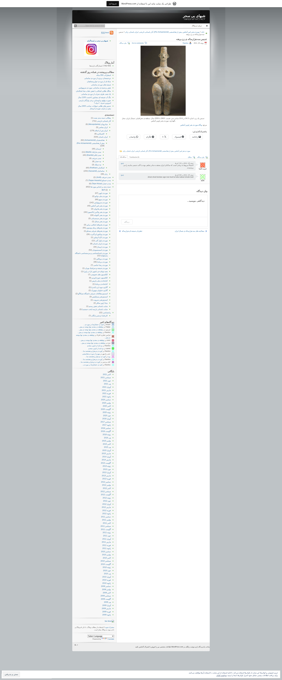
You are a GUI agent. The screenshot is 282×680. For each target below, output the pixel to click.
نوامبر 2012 (106, 485)
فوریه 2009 (106, 612)
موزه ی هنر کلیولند (101, 215)
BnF (103, 190)
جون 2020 (107, 416)
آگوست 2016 (106, 431)
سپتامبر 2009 (106, 596)
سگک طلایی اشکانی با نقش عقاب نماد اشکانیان (93, 91)
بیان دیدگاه (122, 43)
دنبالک (190, 157)
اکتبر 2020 (107, 406)
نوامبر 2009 (106, 589)
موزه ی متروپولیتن (101, 203)
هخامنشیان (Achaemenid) (94, 140)
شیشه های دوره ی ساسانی (101, 85)
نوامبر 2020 (106, 403)
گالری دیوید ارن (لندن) (99, 287)
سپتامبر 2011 (106, 526)
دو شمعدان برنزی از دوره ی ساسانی (97, 78)
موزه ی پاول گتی (101, 241)
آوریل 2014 (106, 457)
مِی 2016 (107, 438)
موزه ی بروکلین (102, 259)
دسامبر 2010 (106, 552)
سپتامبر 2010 (106, 561)
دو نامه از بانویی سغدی (94, 346)
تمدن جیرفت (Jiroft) (103, 177)
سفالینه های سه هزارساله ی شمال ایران (189, 231)
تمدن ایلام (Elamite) (94, 155)
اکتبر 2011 (107, 523)
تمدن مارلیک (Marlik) (93, 152)
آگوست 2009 (106, 599)
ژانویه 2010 (106, 583)
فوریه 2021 (106, 393)
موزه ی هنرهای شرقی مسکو (97, 231)
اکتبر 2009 (107, 593)
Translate (110, 639)
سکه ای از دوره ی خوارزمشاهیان (99, 82)
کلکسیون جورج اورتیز (100, 278)
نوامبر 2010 (106, 555)
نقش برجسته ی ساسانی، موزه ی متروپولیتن (95, 88)
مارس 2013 (106, 476)
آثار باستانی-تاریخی (146, 32)
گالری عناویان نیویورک (99, 290)
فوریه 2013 (106, 479)
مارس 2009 (106, 608)
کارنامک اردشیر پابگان (99, 316)
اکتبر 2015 (107, 444)
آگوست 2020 (106, 409)
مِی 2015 (107, 447)
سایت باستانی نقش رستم (98, 306)
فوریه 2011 (106, 545)
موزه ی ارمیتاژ (102, 247)
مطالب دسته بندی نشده (102, 118)
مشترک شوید (109, 627)
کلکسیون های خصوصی (99, 275)
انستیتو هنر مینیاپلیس (100, 297)
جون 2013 (107, 469)
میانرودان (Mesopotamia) (98, 124)
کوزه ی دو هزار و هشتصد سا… (92, 351)
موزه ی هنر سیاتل (101, 221)
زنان (126, 32)
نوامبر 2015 (106, 441)
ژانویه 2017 (106, 425)
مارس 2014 (106, 460)
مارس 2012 (106, 507)
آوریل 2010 (106, 577)
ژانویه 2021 (106, 397)
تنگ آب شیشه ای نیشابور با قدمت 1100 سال (94, 97)
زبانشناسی (107, 313)
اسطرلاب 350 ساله (103, 75)
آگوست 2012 (106, 495)
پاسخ (122, 163)
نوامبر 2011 (106, 520)
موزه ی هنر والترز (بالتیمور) (97, 212)
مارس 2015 (106, 453)
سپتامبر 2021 (106, 378)
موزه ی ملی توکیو (101, 196)
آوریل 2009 (106, 605)
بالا (75, 645)
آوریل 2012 (106, 504)
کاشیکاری (100, 134)
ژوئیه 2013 (107, 466)
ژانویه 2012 (106, 514)
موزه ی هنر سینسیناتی (99, 218)
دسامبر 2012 (106, 482)
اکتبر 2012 (107, 488)
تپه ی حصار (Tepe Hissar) (101, 184)
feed (105, 33)
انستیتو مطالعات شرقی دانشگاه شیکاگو (93, 294)
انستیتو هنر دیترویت (100, 300)
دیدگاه (126, 222)
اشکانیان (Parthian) (97, 168)
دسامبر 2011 (106, 517)
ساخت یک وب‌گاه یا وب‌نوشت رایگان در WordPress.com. (190, 647)
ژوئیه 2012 (107, 498)
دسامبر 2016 (106, 428)
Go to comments (138, 43)
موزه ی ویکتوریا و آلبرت (99, 234)
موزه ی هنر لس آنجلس (191, 32)
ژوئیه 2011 (107, 532)
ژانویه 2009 (106, 615)
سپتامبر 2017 (106, 422)
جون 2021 (107, 381)
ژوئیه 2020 (107, 412)
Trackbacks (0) (134, 157)
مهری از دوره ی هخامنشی (91, 354)
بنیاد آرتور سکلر (102, 303)
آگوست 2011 (106, 529)
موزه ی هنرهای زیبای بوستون (97, 228)
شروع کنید (113, 3)
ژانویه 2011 (106, 548)
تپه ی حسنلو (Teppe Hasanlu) (99, 180)
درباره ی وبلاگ (197, 26)
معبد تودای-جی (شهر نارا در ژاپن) (96, 271)
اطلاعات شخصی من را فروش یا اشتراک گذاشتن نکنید (153, 647)
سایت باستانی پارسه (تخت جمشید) (95, 309)
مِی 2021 (107, 384)
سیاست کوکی (221, 675)
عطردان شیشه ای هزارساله (132, 231)
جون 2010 (107, 571)
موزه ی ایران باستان (100, 244)
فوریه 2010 (106, 580)
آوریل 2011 (106, 539)
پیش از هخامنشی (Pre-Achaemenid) (168, 32)
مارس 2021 (106, 390)
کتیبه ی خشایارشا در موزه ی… (93, 324)
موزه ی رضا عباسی (100, 265)
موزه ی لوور (103, 193)
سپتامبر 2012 (106, 491)
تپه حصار (98, 161)
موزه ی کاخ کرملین (101, 237)
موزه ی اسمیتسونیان (100, 250)
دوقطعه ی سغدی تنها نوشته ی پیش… (90, 327)
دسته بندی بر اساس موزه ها (101, 187)
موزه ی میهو (103, 199)
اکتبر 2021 (107, 374)
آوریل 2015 (106, 450)
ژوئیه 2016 (107, 435)
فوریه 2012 (106, 510)
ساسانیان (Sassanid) (96, 171)
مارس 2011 (106, 542)
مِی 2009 (107, 602)
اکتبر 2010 (107, 558)
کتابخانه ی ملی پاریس (100, 281)
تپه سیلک (98, 165)
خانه (206, 26)
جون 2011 (107, 536)
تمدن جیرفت (96, 158)
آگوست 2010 (106, 564)
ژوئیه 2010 (107, 567)
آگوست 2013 (106, 463)
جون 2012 (107, 501)
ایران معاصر (103, 127)
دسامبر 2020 (106, 400)
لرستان (98, 149)
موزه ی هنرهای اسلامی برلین (97, 225)
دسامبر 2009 (106, 586)
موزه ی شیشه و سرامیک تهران (96, 268)
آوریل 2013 (106, 472)
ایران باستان (133, 32)
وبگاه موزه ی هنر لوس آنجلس (191, 125)
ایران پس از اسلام (101, 131)
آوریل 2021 (106, 387)
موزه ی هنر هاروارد (101, 209)
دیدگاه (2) (123, 157)
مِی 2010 (107, 574)
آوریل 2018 (106, 419)
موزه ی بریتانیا (102, 262)
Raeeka (185, 43)
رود (109, 356)
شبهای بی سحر (194, 16)
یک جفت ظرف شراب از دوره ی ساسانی (96, 94)
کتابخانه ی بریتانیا (101, 284)
